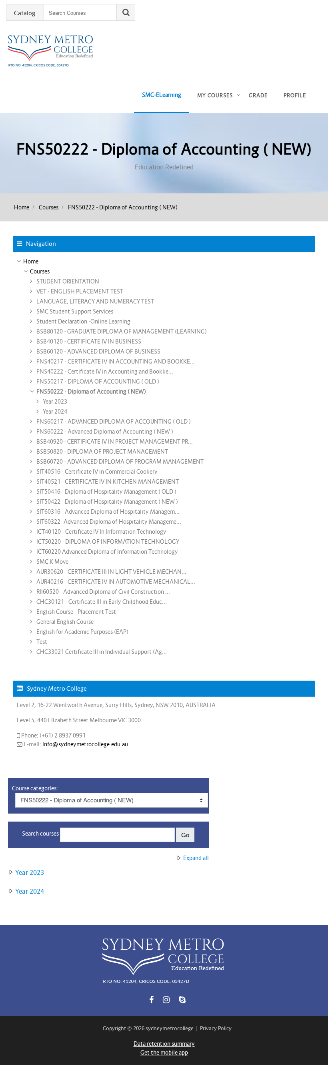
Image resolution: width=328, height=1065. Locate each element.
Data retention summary (164, 1043)
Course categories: (35, 788)
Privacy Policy (216, 1028)
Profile (295, 95)
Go (185, 834)
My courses (215, 95)
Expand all (196, 858)
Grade (258, 95)
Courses (48, 207)
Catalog (24, 13)
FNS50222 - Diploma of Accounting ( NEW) (123, 207)
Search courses (40, 833)
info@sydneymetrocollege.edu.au (85, 744)
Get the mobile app (164, 1052)
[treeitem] (164, 261)
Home (21, 207)
